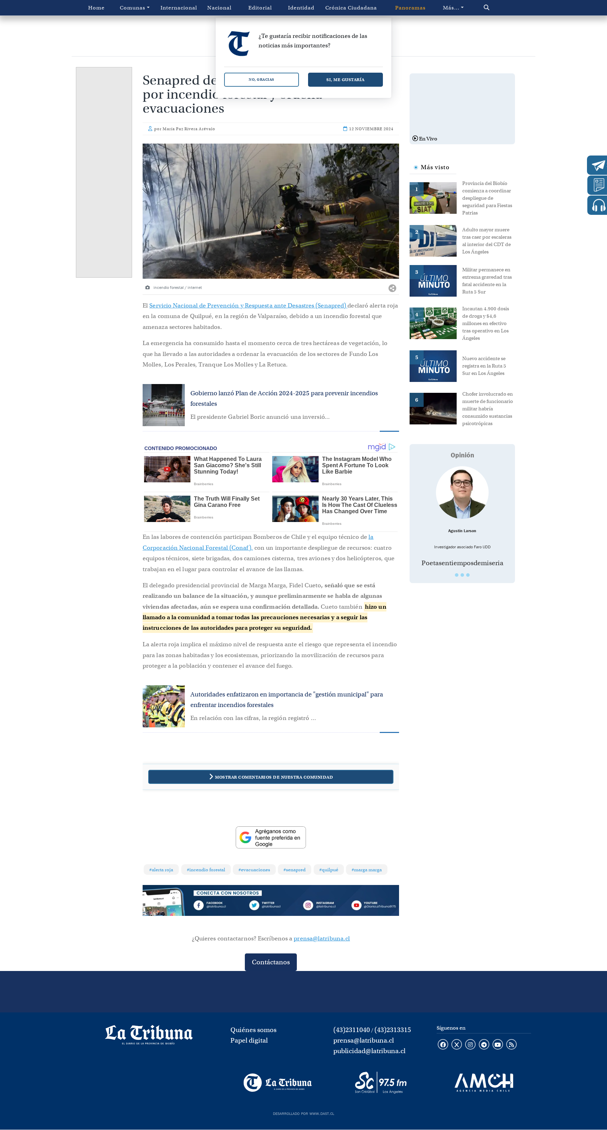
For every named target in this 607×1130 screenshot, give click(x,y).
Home (96, 8)
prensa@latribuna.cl (322, 938)
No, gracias (261, 79)
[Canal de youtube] (497, 1045)
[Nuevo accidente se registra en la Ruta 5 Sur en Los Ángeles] (436, 365)
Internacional (179, 8)
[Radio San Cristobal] (380, 1082)
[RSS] (511, 1045)
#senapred (294, 870)
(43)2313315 (392, 1030)
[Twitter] (270, 906)
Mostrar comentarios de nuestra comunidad (274, 777)
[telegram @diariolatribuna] (484, 1045)
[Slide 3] (468, 575)
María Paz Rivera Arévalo (189, 128)
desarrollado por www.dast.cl (303, 1112)
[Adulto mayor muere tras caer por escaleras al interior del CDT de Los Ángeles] (436, 240)
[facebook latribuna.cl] (443, 1045)
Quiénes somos (253, 1030)
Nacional (219, 8)
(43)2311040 (351, 1030)
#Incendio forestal (206, 870)
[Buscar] (501, 8)
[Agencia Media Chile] (484, 1082)
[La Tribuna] (277, 1082)
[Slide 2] (462, 575)
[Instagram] (322, 906)
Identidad (301, 8)
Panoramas (410, 8)
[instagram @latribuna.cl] (470, 1045)
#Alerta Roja (161, 870)
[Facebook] (219, 906)
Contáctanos (271, 962)
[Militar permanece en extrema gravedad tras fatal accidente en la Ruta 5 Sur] (436, 280)
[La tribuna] (149, 1037)
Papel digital (249, 1040)
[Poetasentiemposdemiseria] (462, 492)
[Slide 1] (456, 575)
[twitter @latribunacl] (456, 1045)
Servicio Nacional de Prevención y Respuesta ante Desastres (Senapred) (248, 305)
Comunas (132, 8)
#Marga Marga (367, 870)
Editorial (260, 8)
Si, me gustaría (345, 79)
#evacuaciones (254, 870)
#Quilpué (328, 870)
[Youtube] (373, 906)
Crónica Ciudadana (351, 8)
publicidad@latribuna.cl (369, 1051)
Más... (451, 8)
